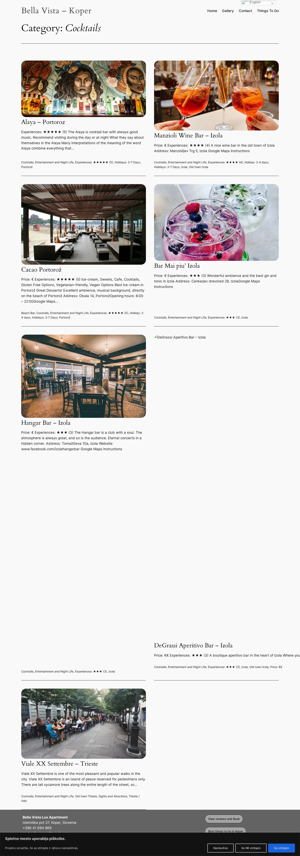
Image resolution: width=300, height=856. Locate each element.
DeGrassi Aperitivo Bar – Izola (193, 645)
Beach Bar (28, 313)
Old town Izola (198, 167)
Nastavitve (220, 848)
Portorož (27, 167)
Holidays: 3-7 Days (127, 162)
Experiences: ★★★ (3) (224, 317)
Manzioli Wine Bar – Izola (188, 135)
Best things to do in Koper (225, 831)
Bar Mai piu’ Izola (177, 266)
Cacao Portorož (41, 270)
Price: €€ (276, 667)
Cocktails (27, 162)
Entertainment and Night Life (54, 162)
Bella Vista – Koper (56, 10)
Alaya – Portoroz (43, 122)
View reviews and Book (224, 819)
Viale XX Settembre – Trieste (59, 764)
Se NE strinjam (251, 848)
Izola (184, 167)
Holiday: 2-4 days (256, 162)
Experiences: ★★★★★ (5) (94, 162)
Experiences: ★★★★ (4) (225, 162)
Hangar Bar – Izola (45, 423)
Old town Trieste (86, 796)
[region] (150, 844)
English (255, 2)
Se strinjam (281, 848)
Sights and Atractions (113, 796)
